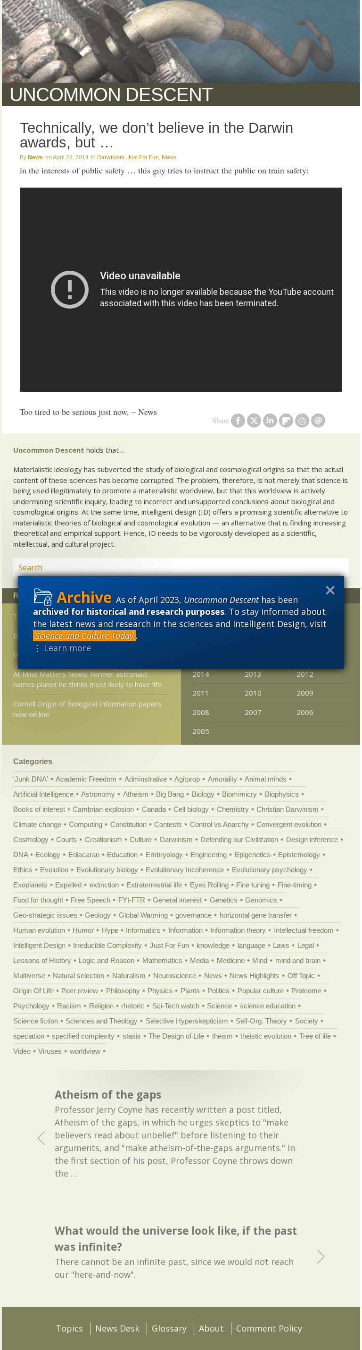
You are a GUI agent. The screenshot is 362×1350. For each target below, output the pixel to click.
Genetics (224, 900)
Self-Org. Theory (261, 1021)
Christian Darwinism (287, 809)
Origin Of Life (33, 991)
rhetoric (132, 1006)
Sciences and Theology (102, 1021)
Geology (98, 915)
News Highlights (255, 976)
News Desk (117, 1328)
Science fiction (35, 1021)
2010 (253, 692)
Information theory (238, 930)
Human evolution (39, 930)
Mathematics (162, 960)
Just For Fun (143, 157)
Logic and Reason (106, 960)
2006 (304, 712)
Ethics (23, 870)
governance (193, 915)
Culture (141, 839)
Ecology (47, 855)
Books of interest (39, 809)
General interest (177, 900)
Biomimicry (239, 794)
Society (306, 1021)
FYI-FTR (131, 900)
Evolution (54, 870)
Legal (305, 945)
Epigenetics (253, 855)
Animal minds (266, 779)
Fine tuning (253, 885)
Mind (259, 960)
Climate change (37, 824)
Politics (218, 991)
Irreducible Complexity (107, 945)
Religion (101, 1006)
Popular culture (261, 991)
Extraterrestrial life (154, 885)
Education (122, 855)
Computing (85, 824)
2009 (304, 692)
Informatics (143, 930)
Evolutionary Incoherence (185, 870)
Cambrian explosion (103, 809)
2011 (200, 692)
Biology (203, 794)
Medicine (231, 960)
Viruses (50, 1051)
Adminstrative (145, 779)
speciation (28, 1036)
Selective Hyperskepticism (187, 1021)
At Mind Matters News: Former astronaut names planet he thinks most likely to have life (87, 679)
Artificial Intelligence (43, 794)
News (35, 157)
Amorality (222, 779)
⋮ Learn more (62, 648)
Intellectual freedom (304, 930)
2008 (200, 712)
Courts (66, 839)
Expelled (68, 885)
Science (219, 1006)
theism (222, 1036)
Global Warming (143, 915)
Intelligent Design (39, 945)
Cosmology (31, 839)
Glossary (169, 1328)
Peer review (79, 991)
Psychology (31, 1006)
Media (199, 960)
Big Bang (170, 794)
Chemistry (233, 809)
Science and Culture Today (84, 635)
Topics (69, 1328)
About (211, 1328)
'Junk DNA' (30, 779)
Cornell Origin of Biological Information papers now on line (87, 709)
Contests (168, 824)
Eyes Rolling (209, 885)
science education (268, 1006)
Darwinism (110, 157)
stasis (132, 1036)
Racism (69, 1006)
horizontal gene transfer (256, 915)
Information (185, 930)
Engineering (208, 855)
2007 (253, 712)
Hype (110, 930)
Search (330, 567)
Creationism (103, 839)
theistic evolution (265, 1036)
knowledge (213, 945)
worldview (85, 1051)
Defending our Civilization (239, 839)
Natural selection (78, 976)
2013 (253, 674)
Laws (281, 945)
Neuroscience (174, 976)
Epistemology (299, 855)
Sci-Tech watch (175, 1006)
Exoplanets (30, 885)
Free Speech (90, 900)
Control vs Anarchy (219, 824)
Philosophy (123, 991)
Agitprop (187, 779)
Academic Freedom (86, 779)
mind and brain (298, 960)
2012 (304, 674)
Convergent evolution (288, 824)
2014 (200, 674)
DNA (20, 855)
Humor (83, 930)
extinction (104, 885)
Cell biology (191, 809)
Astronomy (98, 794)
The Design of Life (176, 1036)
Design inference (312, 839)
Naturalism (129, 976)
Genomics (261, 900)
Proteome (306, 991)
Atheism (135, 794)
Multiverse (29, 976)
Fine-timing (295, 885)
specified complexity (83, 1036)
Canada (154, 809)
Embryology (164, 855)
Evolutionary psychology (269, 870)
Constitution (128, 824)
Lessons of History (42, 960)
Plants (190, 991)
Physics (160, 991)
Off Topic (301, 976)
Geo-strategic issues (45, 915)
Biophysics (282, 794)
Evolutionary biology (107, 870)
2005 (200, 731)
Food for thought (38, 900)
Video (22, 1051)
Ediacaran (83, 855)
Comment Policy (269, 1328)
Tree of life (315, 1036)
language (251, 945)
